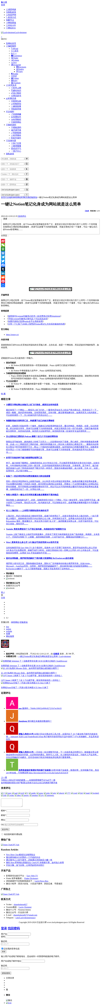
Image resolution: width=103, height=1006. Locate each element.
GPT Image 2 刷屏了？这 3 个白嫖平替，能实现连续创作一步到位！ (31, 680)
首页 (3, 197)
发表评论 (22, 216)
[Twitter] (50, 261)
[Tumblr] (50, 269)
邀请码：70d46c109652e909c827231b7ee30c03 (40, 708)
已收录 (87, 211)
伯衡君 (56, 654)
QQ (2, 824)
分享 (3, 598)
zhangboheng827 (20, 904)
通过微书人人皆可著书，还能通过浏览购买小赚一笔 (29, 860)
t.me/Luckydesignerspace (25, 918)
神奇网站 (17, 197)
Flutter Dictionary (31, 878)
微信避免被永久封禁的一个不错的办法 (23, 857)
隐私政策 (10, 154)
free (7, 627)
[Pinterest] (50, 281)
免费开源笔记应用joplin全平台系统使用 (25, 321)
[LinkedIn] (50, 273)
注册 (5, 2)
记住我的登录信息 (12, 949)
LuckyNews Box (41, 881)
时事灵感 (25, 197)
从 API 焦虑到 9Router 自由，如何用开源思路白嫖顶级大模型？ (29, 673)
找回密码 (14, 928)
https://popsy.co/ (12, 334)
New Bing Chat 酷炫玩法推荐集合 (20, 855)
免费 (8, 634)
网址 (3, 820)
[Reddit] (50, 277)
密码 (3, 937)
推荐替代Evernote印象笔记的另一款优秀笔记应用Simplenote (34, 316)
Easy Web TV (32, 876)
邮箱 (3, 815)
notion (8, 629)
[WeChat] (50, 245)
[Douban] (50, 249)
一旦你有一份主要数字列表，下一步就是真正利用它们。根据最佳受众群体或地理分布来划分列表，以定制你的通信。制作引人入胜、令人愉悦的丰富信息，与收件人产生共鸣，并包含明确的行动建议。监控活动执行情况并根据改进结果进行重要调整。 (52, 754)
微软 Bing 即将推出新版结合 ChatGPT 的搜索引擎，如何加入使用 (35, 862)
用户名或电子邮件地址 (11, 961)
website (9, 631)
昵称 (3, 810)
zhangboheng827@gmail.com (25, 915)
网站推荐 (10, 636)
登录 (3, 5)
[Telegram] (50, 257)
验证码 (4, 941)
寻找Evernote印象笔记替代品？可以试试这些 (27, 319)
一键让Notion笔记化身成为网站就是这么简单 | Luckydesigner (44, 656)
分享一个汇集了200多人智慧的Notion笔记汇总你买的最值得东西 (36, 324)
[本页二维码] (8, 1003)
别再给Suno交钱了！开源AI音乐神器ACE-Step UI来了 (24, 687)
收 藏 (3, 394)
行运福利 (9, 197)
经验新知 (33, 197)
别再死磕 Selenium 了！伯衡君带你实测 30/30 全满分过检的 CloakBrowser (33, 666)
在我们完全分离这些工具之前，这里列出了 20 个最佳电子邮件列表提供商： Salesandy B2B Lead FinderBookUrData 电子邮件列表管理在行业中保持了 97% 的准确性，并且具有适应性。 (52, 736)
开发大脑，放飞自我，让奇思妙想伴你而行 (25, 865)
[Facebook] (50, 265)
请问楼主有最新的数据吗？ (35, 721)
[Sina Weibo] (50, 241)
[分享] (50, 285)
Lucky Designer (25, 907)
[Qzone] (50, 253)
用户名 (4, 934)
